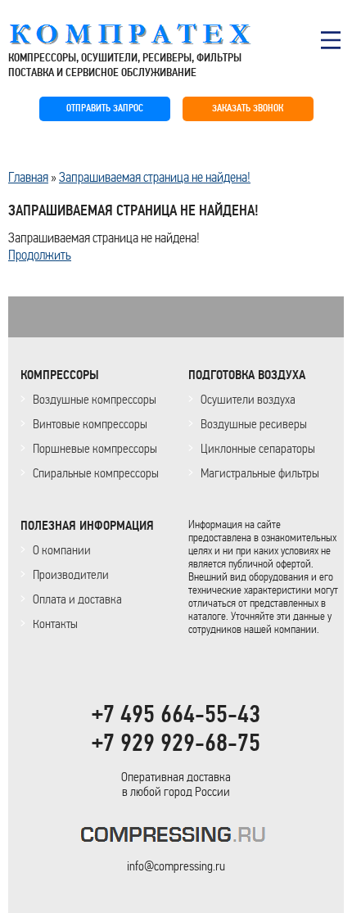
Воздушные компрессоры (94, 399)
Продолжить (39, 254)
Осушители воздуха (248, 399)
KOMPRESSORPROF (176, 837)
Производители (71, 574)
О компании (62, 550)
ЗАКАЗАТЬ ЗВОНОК (247, 108)
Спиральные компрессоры (96, 473)
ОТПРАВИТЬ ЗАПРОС (104, 108)
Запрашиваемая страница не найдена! (154, 177)
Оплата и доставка (77, 599)
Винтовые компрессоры (90, 424)
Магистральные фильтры (260, 473)
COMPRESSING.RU (145, 34)
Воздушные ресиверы (254, 424)
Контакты (55, 623)
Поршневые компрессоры (95, 448)
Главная (28, 177)
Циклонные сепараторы (258, 448)
